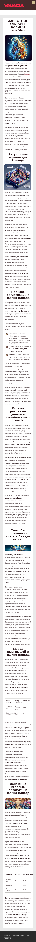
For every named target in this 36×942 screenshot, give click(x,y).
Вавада (27, 74)
